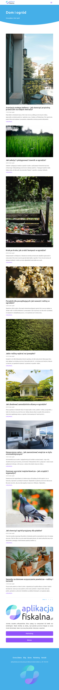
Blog (24, 658)
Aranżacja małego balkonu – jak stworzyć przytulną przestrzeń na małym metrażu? (28, 109)
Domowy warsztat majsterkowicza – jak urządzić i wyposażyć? (27, 472)
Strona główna (9, 18)
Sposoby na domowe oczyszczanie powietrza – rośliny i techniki (29, 580)
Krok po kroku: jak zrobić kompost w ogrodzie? (26, 250)
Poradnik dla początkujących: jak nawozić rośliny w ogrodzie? (28, 302)
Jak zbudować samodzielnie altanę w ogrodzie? (26, 404)
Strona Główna (17, 658)
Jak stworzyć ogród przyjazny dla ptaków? (24, 531)
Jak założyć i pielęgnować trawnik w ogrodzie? (26, 160)
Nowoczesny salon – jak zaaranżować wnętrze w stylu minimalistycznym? (29, 453)
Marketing (29, 633)
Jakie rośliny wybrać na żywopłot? (20, 353)
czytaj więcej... (9, 121)
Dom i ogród (12, 112)
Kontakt (43, 658)
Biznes (29, 640)
